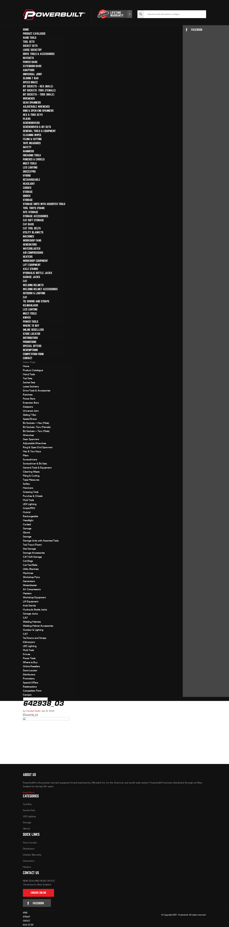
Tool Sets (29, 41)
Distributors (30, 337)
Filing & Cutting (32, 139)
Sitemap (26, 917)
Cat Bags (28, 224)
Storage (28, 191)
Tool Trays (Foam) (34, 208)
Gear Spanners (32, 102)
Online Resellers (33, 329)
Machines (28, 236)
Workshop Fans (32, 240)
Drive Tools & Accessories (39, 53)
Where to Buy (31, 325)
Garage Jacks (31, 277)
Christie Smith (33, 711)
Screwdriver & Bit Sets (37, 126)
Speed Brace (30, 82)
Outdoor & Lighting (34, 293)
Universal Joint (32, 74)
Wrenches (29, 98)
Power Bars (30, 62)
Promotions (29, 341)
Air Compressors (33, 252)
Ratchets (28, 57)
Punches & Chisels (34, 159)
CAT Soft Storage (33, 220)
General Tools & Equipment (39, 130)
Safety (27, 147)
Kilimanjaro (30, 305)
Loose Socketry (32, 49)
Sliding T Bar (30, 78)
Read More (28, 792)
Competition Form (33, 354)
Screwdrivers (31, 122)
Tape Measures (32, 143)
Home (26, 29)
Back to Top (28, 925)
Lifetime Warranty (32, 855)
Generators (30, 244)
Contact (27, 358)
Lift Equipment (32, 264)
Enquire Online (38, 892)
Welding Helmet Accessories (40, 289)
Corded (27, 187)
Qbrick (27, 195)
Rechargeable (31, 179)
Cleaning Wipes (32, 135)
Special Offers (32, 345)
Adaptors (28, 70)
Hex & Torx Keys (33, 114)
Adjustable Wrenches (36, 106)
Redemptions (30, 350)
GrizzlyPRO (29, 171)
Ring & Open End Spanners (38, 110)
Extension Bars (32, 66)
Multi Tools (30, 163)
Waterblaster (31, 248)
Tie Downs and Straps (36, 301)
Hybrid (27, 175)
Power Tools (30, 321)
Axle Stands (30, 268)
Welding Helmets (33, 285)
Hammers (28, 151)
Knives (27, 317)
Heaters (28, 256)
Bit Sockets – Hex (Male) (38, 86)
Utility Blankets (33, 232)
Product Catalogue (34, 33)
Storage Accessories (35, 216)
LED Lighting (30, 167)
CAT (25, 281)
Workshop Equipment (35, 260)
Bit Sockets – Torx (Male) (38, 94)
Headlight (29, 183)
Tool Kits (27, 804)
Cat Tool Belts (32, 228)
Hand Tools (29, 37)
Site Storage (30, 212)
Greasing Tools (32, 155)
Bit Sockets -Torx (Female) (39, 90)
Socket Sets (30, 45)
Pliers (27, 118)
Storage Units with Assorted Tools (44, 203)
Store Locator (31, 333)
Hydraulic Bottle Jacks (37, 272)
